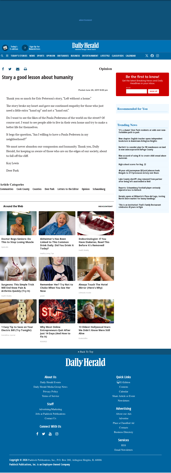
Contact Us (50, 418)
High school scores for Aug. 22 (132, 164)
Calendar (131, 55)
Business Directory (123, 432)
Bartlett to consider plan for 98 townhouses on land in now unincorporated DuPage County (142, 148)
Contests (123, 386)
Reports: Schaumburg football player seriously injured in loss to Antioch (139, 189)
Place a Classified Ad (123, 423)
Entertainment (90, 55)
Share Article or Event (123, 396)
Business (75, 55)
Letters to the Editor (68, 189)
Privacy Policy (50, 391)
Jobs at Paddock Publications (50, 413)
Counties (37, 189)
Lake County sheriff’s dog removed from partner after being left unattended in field (140, 180)
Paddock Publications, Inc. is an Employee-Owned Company (39, 464)
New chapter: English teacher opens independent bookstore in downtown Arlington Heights (140, 139)
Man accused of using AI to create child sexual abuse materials (142, 157)
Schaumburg (99, 189)
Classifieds (118, 55)
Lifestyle (105, 55)
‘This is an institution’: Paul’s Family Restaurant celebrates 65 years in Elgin (140, 206)
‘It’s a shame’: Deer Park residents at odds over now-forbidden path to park (142, 131)
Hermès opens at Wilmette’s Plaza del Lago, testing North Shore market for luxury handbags (142, 197)
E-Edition (125, 382)
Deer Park (49, 189)
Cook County (23, 189)
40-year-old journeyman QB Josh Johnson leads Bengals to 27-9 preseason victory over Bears (139, 171)
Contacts (123, 427)
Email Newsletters (123, 449)
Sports (40, 55)
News (32, 55)
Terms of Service (50, 396)
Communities (6, 189)
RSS (123, 445)
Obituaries (63, 55)
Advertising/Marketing (50, 409)
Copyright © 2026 (18, 460)
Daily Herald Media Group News (50, 386)
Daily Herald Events (50, 382)
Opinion (50, 55)
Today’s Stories (19, 55)
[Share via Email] (20, 69)
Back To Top (86, 351)
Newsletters (123, 400)
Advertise (123, 418)
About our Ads (123, 413)
